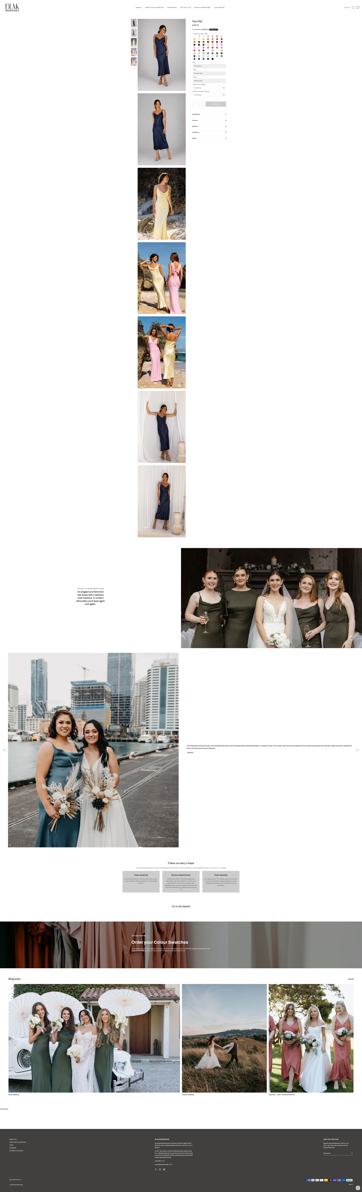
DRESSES (139, 7)
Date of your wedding (199, 84)
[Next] (134, 69)
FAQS (11, 1145)
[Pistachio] (199, 53)
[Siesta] (222, 39)
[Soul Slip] (134, 23)
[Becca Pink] (217, 48)
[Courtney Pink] (217, 45)
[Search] (353, 7)
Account (346, 7)
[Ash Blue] (203, 59)
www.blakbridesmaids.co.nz (163, 1164)
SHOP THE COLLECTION (17, 1142)
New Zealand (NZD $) (15, 1179)
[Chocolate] (203, 45)
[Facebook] (156, 1169)
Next (357, 750)
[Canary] (203, 39)
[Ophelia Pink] (222, 48)
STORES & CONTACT (16, 1150)
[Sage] (203, 53)
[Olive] (194, 56)
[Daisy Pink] (199, 48)
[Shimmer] (212, 36)
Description (196, 114)
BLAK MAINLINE (219, 7)
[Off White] (199, 36)
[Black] (212, 59)
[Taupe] (217, 36)
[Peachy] (208, 39)
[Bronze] (199, 42)
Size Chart (195, 132)
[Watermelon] (212, 39)
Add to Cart (215, 104)
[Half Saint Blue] (217, 56)
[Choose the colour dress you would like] (206, 33)
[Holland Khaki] (212, 53)
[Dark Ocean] (199, 59)
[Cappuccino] (194, 39)
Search (351, 1184)
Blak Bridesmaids (18, 1184)
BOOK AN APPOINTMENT (202, 7)
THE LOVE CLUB (185, 7)
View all (351, 979)
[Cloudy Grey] (203, 36)
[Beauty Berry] (212, 50)
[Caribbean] (194, 53)
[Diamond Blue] (203, 56)
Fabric (194, 138)
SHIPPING (12, 1148)
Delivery (195, 126)
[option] (134, 23)
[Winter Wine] (199, 45)
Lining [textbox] (194, 77)
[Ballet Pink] (212, 45)
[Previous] (134, 17)
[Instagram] (160, 1169)
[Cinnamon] (194, 45)
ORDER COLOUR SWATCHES (154, 7)
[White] (194, 36)
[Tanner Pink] (208, 48)
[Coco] (194, 42)
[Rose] (222, 45)
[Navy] (208, 59)
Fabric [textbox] (195, 69)
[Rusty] (212, 42)
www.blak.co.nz (160, 1161)
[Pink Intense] (203, 50)
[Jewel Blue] (194, 59)
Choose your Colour (209, 33)
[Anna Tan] (208, 42)
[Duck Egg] (212, 56)
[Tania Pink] (194, 48)
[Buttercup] (222, 36)
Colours (194, 120)
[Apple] (222, 50)
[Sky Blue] (208, 56)
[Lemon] (199, 39)
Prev (5, 750)
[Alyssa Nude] (208, 45)
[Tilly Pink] (199, 50)
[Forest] (208, 53)
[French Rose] (203, 48)
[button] (14, 1039)
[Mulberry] (222, 42)
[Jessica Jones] (212, 48)
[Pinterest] (164, 1169)
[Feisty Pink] (194, 50)
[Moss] (217, 53)
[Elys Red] (217, 42)
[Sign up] (352, 1153)
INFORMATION (172, 7)
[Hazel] (203, 42)
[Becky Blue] (199, 56)
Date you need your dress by (201, 91)
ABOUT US (13, 1139)
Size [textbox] (194, 62)
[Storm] (222, 56)
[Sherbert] (217, 50)
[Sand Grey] (208, 36)
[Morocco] (217, 39)
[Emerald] (222, 53)
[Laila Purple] (208, 50)
